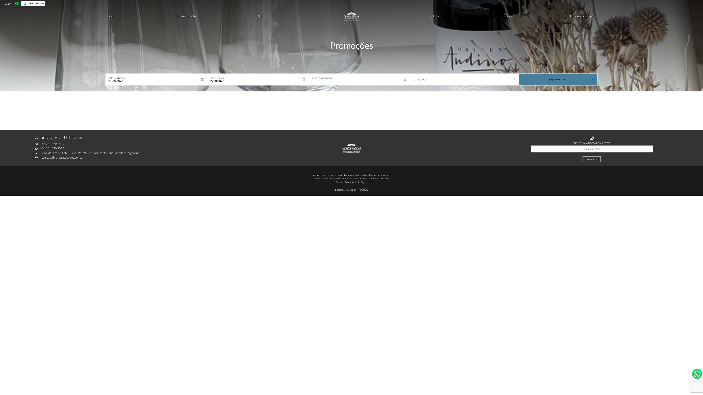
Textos (339, 182)
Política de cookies (378, 174)
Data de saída (216, 78)
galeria (434, 16)
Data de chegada (117, 78)
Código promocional (322, 78)
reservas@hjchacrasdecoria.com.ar (61, 157)
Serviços (264, 16)
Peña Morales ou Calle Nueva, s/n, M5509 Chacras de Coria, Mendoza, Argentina (89, 153)
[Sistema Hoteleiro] (363, 190)
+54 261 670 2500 (52, 143)
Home (111, 16)
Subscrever (592, 159)
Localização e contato (584, 16)
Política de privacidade (347, 178)
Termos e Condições (323, 178)
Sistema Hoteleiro (344, 189)
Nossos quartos (186, 16)
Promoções (504, 16)
